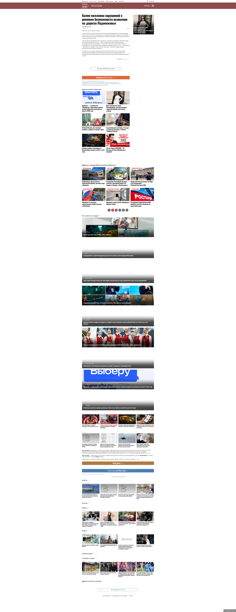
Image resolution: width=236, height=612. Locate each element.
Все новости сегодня (90, 216)
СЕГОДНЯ (130, 595)
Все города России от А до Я (118, 589)
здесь (138, 459)
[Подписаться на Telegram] (147, 1)
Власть (84, 480)
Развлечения (87, 553)
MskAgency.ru (85, 28)
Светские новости (84, 474)
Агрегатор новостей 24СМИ (118, 476)
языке (124, 459)
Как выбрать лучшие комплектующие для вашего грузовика (95, 85)
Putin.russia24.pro (86, 482)
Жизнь (84, 508)
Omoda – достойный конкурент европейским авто (93, 81)
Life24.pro (84, 510)
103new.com (147, 453)
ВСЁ (110, 595)
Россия (84, 503)
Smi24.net (84, 413)
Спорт (116, 1)
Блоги (84, 531)
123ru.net (151, 1)
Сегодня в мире (88, 558)
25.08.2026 (146, 6)
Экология (121, 1)
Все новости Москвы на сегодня (106, 68)
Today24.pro (84, 560)
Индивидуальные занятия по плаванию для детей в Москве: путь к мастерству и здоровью (101, 83)
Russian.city (85, 1)
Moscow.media (92, 1)
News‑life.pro (101, 1)
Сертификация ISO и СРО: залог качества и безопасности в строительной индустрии (100, 82)
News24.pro (84, 533)
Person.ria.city (109, 1)
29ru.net (84, 432)
